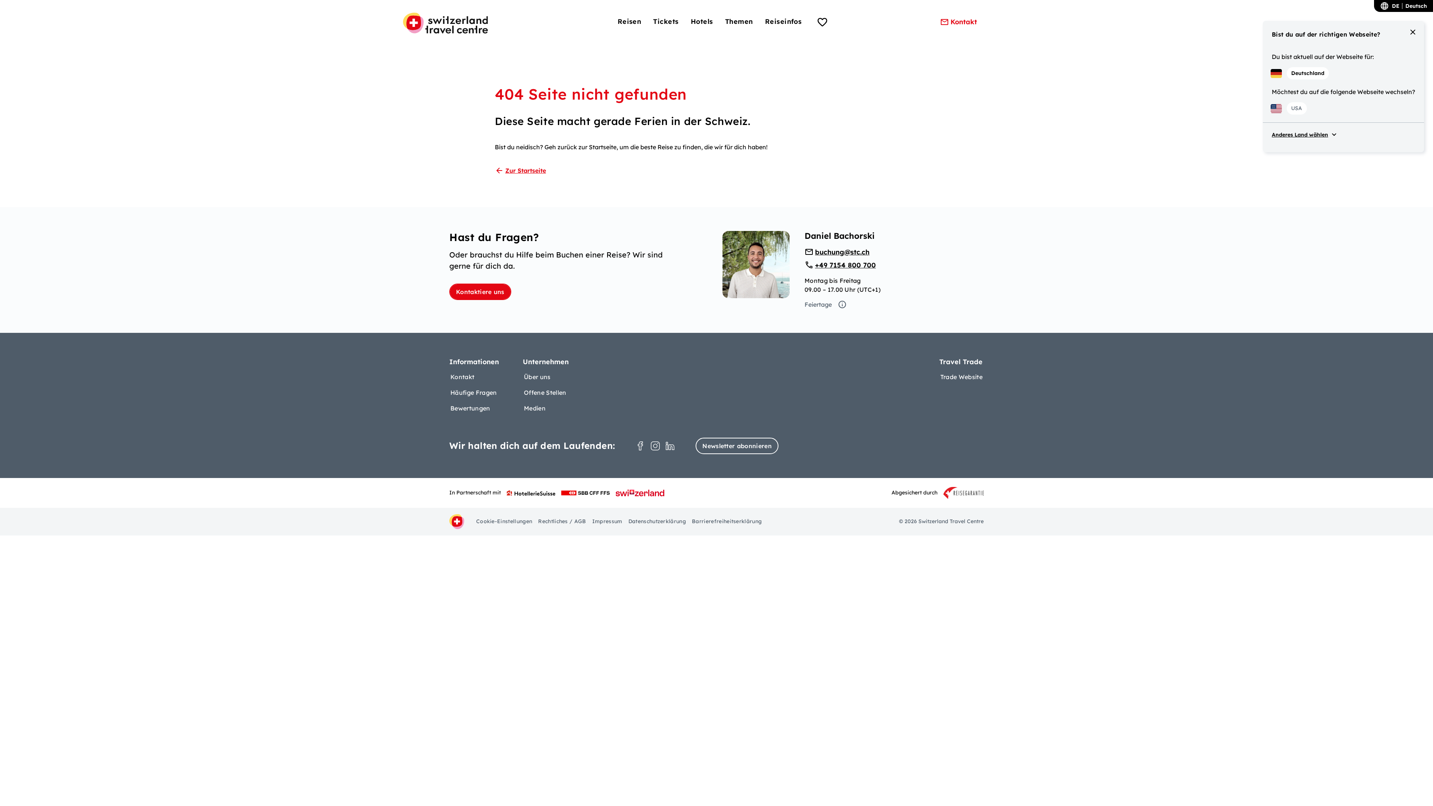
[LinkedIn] (670, 445)
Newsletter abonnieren (737, 446)
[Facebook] (640, 445)
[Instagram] (655, 445)
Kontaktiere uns (480, 292)
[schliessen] (1413, 32)
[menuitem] (629, 21)
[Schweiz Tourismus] (640, 493)
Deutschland (1307, 73)
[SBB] (585, 493)
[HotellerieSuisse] (531, 493)
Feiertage (818, 304)
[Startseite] (445, 23)
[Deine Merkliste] (822, 23)
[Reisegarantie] (963, 493)
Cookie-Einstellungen (504, 521)
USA (1296, 108)
